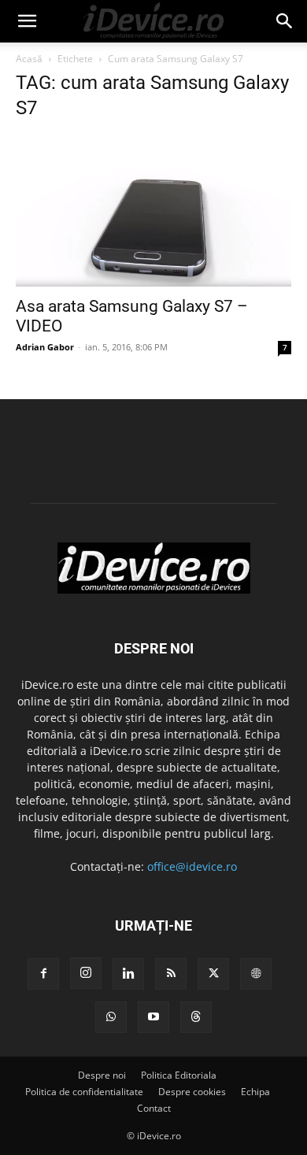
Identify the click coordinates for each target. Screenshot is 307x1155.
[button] (27, 21)
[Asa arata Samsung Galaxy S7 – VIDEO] (153, 211)
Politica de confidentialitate (84, 1091)
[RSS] (171, 974)
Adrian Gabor (45, 347)
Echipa (255, 1091)
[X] (213, 974)
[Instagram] (86, 973)
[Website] (256, 974)
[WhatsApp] (111, 1017)
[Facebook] (43, 974)
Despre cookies (192, 1091)
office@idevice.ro (192, 866)
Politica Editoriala (178, 1075)
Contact (154, 1108)
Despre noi (102, 1075)
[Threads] (196, 1017)
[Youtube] (153, 1017)
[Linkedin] (128, 974)
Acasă (29, 58)
